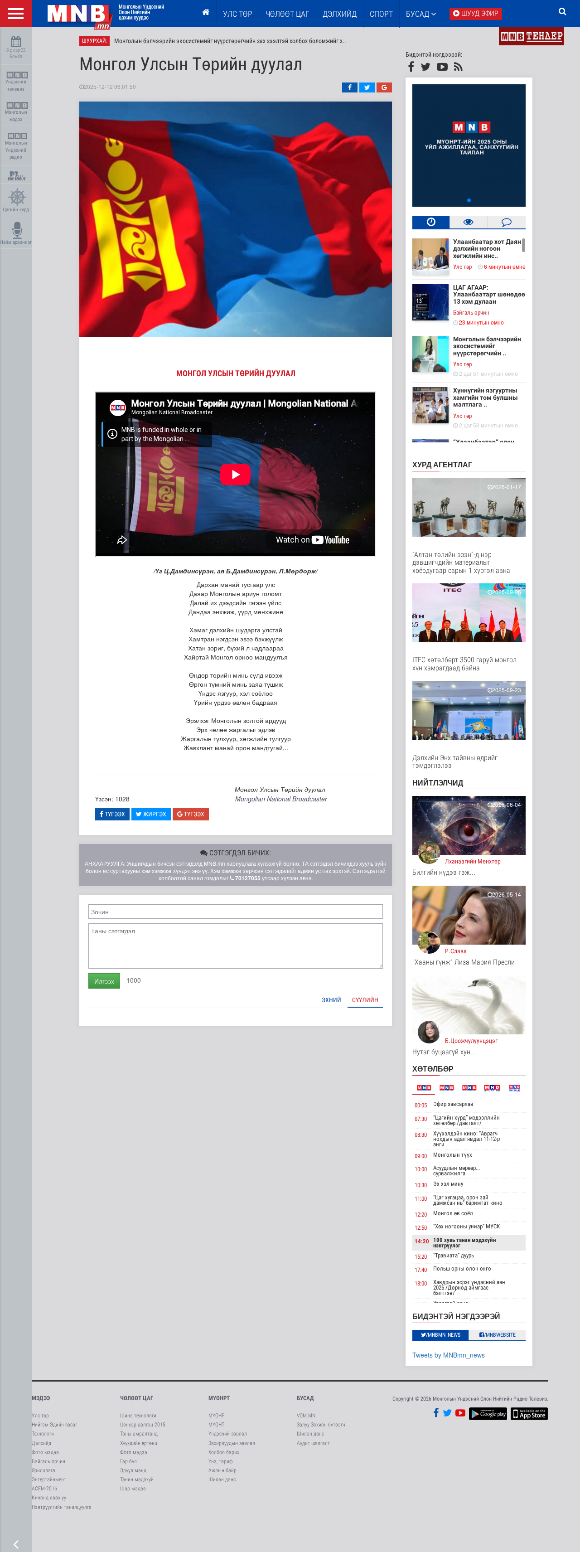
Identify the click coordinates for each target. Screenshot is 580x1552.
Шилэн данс (222, 1479)
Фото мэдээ (45, 1452)
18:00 (421, 1283)
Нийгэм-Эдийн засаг (54, 1424)
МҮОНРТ (219, 1398)
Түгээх (114, 814)
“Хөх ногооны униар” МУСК (466, 1226)
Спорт (381, 14)
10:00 (421, 1169)
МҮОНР (216, 1415)
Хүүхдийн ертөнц (138, 1443)
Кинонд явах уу (49, 1497)
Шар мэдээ (133, 1488)
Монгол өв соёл (453, 1213)
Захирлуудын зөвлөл (231, 1443)
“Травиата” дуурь (453, 1255)
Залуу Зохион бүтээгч (321, 1424)
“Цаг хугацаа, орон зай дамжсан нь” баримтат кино (468, 1200)
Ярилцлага (43, 1470)
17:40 (421, 1269)
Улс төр (237, 14)
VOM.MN (306, 1415)
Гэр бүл (128, 1461)
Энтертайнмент (49, 1479)
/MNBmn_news (443, 1335)
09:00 (421, 1156)
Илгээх (104, 980)
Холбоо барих (223, 1452)
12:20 (421, 1214)
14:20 (422, 1241)
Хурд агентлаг (442, 464)
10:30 (421, 1185)
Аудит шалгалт (313, 1443)
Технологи (43, 1434)
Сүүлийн (365, 1000)
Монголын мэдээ (16, 115)
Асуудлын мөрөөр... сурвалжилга (456, 1170)
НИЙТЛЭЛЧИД (437, 782)
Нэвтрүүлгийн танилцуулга (62, 1507)
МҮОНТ (216, 1424)
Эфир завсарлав (453, 1104)
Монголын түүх (452, 1154)
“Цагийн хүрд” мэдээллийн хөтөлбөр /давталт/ (466, 1120)
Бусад (418, 14)
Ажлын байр (222, 1470)
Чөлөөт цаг (136, 1398)
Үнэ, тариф (220, 1461)
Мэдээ (41, 1398)
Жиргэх (154, 814)
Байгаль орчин (471, 312)
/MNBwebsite (500, 1335)
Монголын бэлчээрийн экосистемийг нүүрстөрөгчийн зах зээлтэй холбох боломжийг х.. (230, 40)
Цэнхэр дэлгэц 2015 (142, 1424)
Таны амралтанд (139, 1434)
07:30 (421, 1119)
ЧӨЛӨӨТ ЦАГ (287, 14)
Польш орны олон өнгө (462, 1268)
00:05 (421, 1105)
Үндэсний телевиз (15, 85)
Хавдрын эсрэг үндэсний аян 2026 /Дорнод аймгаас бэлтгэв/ (469, 1287)
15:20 (421, 1256)
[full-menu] (16, 13)
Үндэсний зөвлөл (227, 1434)
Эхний (331, 1000)
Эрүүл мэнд (133, 1470)
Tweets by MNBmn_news (448, 1354)
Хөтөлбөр (433, 1068)
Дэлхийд (340, 14)
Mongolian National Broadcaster (281, 798)
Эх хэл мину (448, 1183)
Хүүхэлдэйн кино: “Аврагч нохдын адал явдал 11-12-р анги (466, 1139)
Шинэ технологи (138, 1415)
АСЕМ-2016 (44, 1488)
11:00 (421, 1198)
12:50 (421, 1227)
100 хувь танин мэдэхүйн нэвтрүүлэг (464, 1243)
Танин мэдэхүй (137, 1479)
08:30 (421, 1134)
